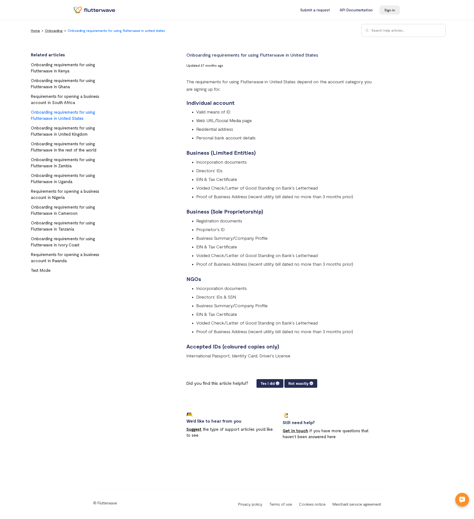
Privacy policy (250, 504)
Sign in (389, 10)
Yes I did (267, 383)
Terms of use (280, 504)
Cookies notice (312, 504)
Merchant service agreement (357, 504)
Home (35, 30)
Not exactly (298, 383)
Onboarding (54, 30)
